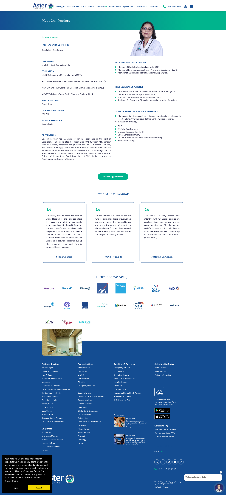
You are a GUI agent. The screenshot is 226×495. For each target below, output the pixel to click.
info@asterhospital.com (164, 436)
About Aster (47, 432)
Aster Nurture (72, 6)
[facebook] (162, 461)
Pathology (82, 425)
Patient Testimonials (162, 375)
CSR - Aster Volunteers (51, 447)
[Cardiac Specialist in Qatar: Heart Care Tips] (119, 439)
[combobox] (158, 451)
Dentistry (82, 375)
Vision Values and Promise (52, 439)
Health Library (160, 371)
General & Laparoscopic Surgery (91, 396)
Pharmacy (118, 385)
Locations (153, 6)
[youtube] (175, 461)
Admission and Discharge (52, 378)
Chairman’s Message (50, 436)
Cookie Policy (47, 407)
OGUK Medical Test (122, 400)
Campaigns (60, 6)
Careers (45, 450)
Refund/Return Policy (50, 396)
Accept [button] (39, 488)
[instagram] (181, 461)
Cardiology (82, 371)
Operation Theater (121, 375)
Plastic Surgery (84, 432)
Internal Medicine (85, 403)
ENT (79, 389)
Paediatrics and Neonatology (89, 421)
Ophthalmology (84, 414)
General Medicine (85, 400)
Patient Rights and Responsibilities (56, 389)
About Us (100, 6)
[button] (113, 176)
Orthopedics (83, 418)
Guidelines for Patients (51, 385)
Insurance (46, 382)
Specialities (128, 6)
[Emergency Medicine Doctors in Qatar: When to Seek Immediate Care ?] (119, 422)
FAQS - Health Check (122, 396)
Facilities (141, 6)
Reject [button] (15, 488)
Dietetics (81, 382)
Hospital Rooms (120, 382)
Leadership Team (48, 443)
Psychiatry (82, 436)
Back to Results (51, 37)
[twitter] (168, 461)
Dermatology (83, 378)
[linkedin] (156, 461)
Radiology (82, 439)
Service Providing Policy (51, 393)
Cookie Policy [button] (11, 481)
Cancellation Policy (50, 400)
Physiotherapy (84, 429)
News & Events (160, 367)
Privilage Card (47, 414)
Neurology (82, 407)
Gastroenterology (85, 393)
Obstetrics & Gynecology (88, 411)
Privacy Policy (47, 403)
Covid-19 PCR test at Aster (53, 421)
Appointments (115, 6)
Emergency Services (122, 367)
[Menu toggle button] (191, 6)
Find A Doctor (47, 375)
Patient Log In (47, 367)
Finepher (166, 487)
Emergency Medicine (86, 385)
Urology (81, 443)
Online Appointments (50, 371)
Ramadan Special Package (52, 418)
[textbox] (158, 451)
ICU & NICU (119, 371)
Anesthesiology (84, 367)
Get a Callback (87, 6)
